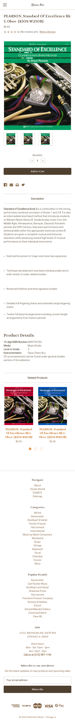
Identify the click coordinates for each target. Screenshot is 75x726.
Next (66, 414)
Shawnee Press (37, 591)
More (37, 563)
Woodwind (37, 538)
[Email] (11, 184)
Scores (37, 560)
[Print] (17, 184)
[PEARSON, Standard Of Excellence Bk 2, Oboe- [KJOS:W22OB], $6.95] (52, 406)
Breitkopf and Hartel (38, 587)
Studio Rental (37, 489)
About (37, 485)
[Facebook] (5, 184)
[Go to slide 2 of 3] (35, 449)
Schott (37, 605)
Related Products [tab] (37, 377)
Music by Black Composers (37, 534)
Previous (4, 414)
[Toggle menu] (5, 5)
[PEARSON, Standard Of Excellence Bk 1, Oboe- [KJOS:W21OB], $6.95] (18, 406)
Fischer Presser (37, 523)
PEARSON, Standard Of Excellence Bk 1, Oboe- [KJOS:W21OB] (18, 433)
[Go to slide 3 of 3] (41, 449)
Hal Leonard (37, 527)
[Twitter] (23, 184)
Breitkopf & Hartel (37, 520)
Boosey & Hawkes (37, 602)
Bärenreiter (37, 516)
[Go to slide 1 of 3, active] (30, 449)
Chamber (37, 556)
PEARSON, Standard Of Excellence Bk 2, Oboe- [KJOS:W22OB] (52, 433)
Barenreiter (37, 580)
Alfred (37, 512)
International (37, 531)
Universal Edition (37, 612)
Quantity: (37, 155)
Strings (38, 545)
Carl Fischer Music (37, 583)
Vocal (38, 552)
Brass (37, 541)
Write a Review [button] (47, 31)
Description (37, 198)
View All (37, 616)
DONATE (37, 492)
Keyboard (37, 549)
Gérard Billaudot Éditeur (38, 609)
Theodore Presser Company (37, 598)
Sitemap (37, 496)
